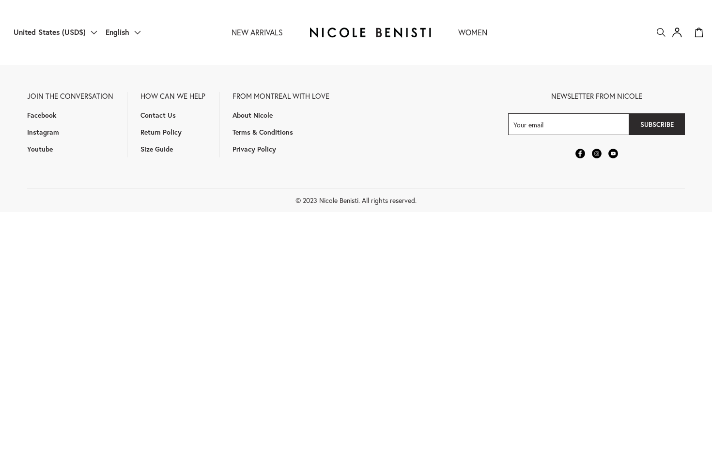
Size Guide (156, 149)
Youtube (40, 149)
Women (472, 32)
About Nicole (252, 115)
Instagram (43, 132)
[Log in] (677, 32)
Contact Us (158, 115)
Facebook (41, 115)
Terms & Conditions (262, 132)
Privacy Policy (254, 149)
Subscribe (657, 124)
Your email (528, 124)
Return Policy (161, 132)
